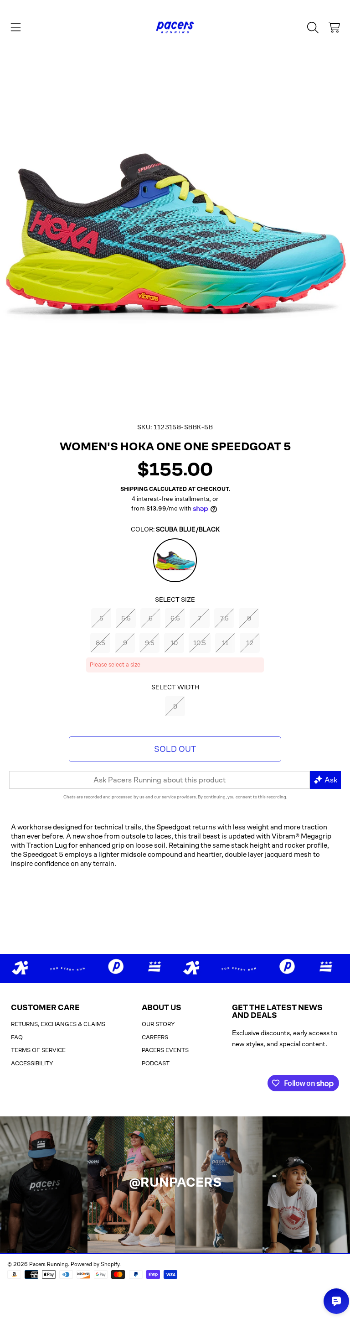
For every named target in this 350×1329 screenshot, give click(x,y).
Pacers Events (165, 1050)
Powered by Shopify (95, 1264)
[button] (16, 27)
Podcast (156, 1063)
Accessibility (32, 1063)
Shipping (134, 489)
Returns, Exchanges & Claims (58, 1024)
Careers (155, 1037)
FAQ (17, 1037)
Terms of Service (38, 1050)
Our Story (158, 1024)
